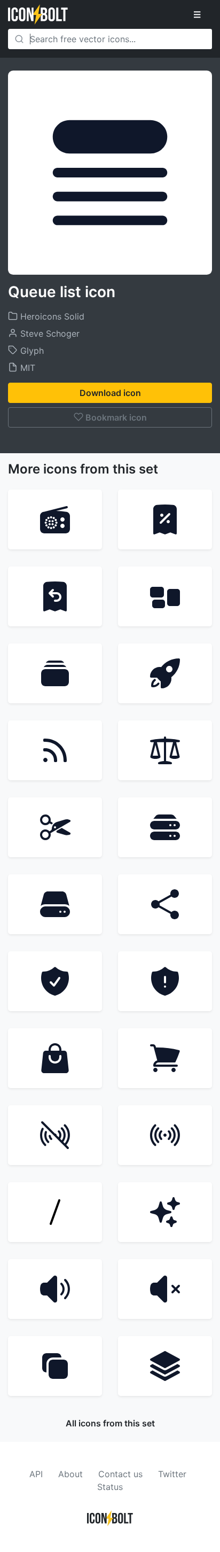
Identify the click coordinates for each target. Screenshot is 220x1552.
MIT (26, 367)
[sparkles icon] (165, 1212)
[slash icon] (55, 1212)
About (70, 1474)
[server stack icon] (165, 827)
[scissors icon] (55, 827)
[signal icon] (165, 1135)
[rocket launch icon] (165, 673)
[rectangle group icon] (165, 596)
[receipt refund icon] (55, 596)
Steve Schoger (49, 333)
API (36, 1474)
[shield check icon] (55, 981)
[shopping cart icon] (165, 1058)
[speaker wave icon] (55, 1289)
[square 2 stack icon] (55, 1366)
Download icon (110, 392)
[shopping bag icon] (55, 1058)
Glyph (31, 350)
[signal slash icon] (55, 1135)
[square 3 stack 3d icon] (165, 1366)
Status (110, 1486)
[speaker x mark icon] (165, 1289)
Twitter (172, 1474)
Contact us (120, 1474)
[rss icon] (55, 750)
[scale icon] (165, 750)
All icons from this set (110, 1423)
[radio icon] (55, 519)
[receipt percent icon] (165, 519)
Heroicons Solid (51, 316)
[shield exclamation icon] (165, 981)
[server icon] (55, 904)
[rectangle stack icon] (55, 673)
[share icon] (165, 904)
